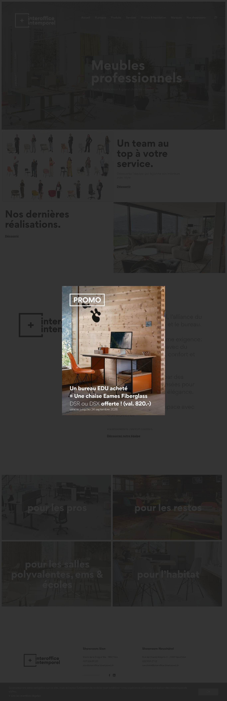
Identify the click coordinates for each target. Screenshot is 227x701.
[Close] (161, 289)
